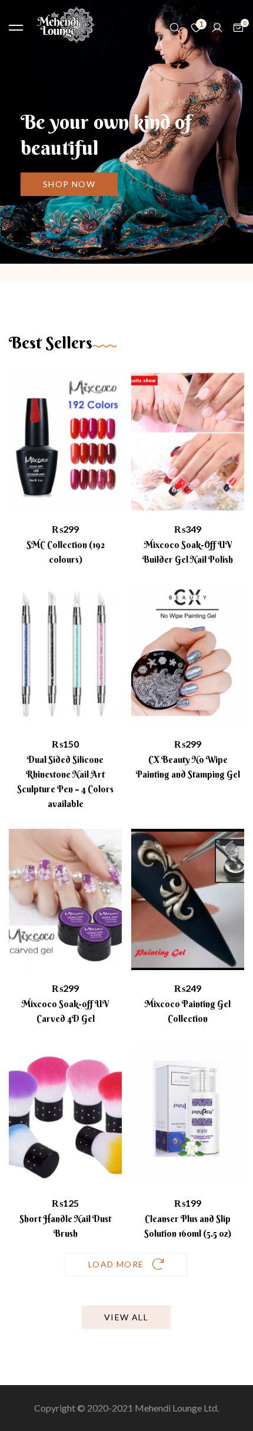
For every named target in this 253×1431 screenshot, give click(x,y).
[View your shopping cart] (238, 28)
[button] (69, 184)
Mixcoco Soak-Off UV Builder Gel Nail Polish (187, 552)
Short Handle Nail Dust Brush (65, 1226)
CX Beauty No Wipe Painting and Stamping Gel (188, 767)
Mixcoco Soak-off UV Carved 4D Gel (65, 1011)
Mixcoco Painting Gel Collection (188, 1011)
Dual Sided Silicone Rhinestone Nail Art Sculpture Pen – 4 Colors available (65, 781)
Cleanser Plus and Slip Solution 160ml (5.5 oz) (187, 1226)
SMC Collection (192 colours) (65, 552)
